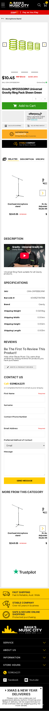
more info (34, 119)
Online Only (41, 82)
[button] (44, 5)
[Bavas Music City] (19, 5)
